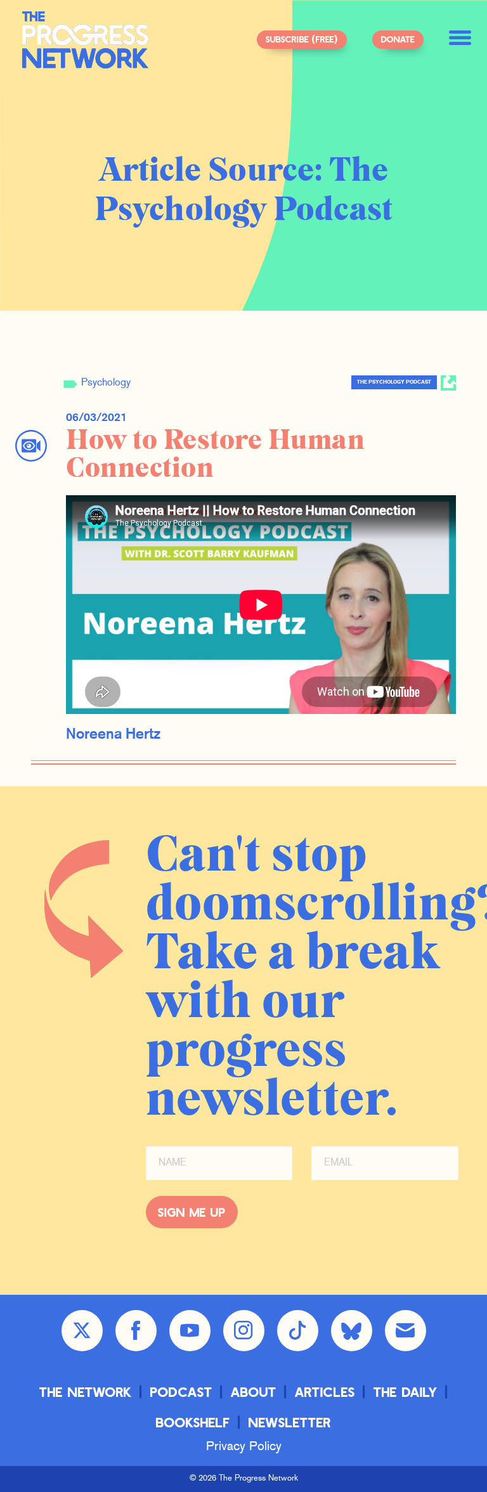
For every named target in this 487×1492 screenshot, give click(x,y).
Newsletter (290, 1422)
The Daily (405, 1391)
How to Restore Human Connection (215, 454)
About (253, 1391)
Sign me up (192, 1212)
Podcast (181, 1391)
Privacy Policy (244, 1447)
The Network (85, 1391)
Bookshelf (193, 1422)
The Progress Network (85, 39)
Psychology (106, 383)
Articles (325, 1391)
